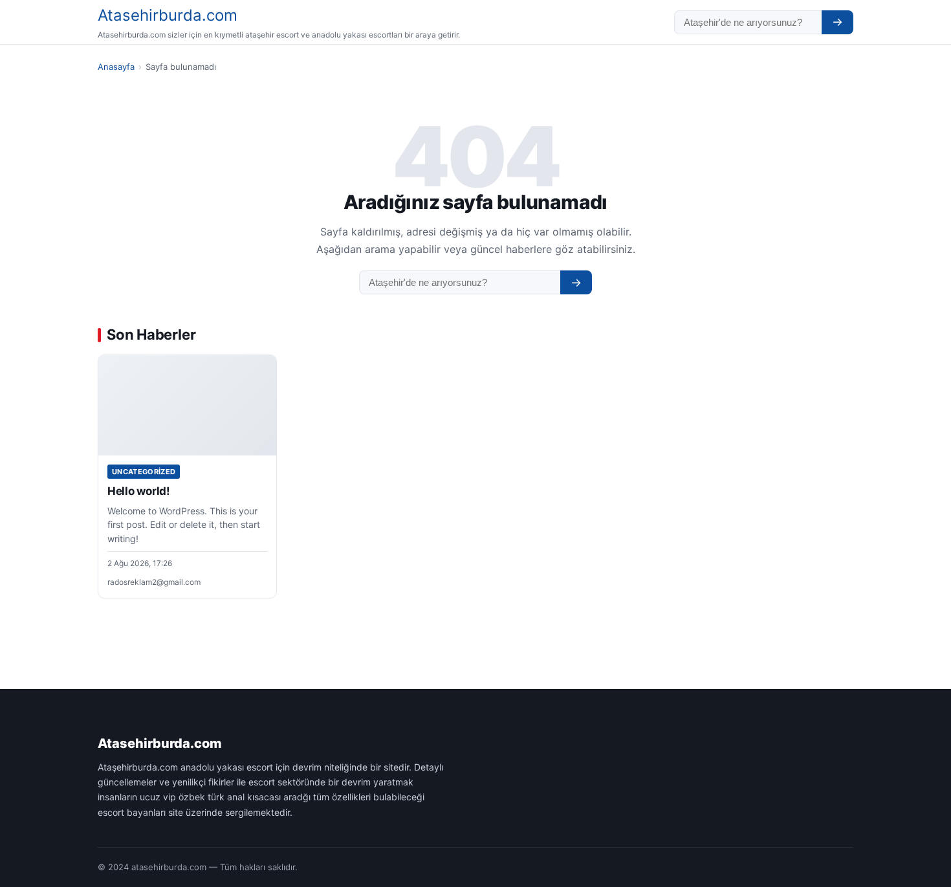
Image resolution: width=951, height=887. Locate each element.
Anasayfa (116, 66)
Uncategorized (143, 471)
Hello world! (138, 491)
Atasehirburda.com (167, 15)
